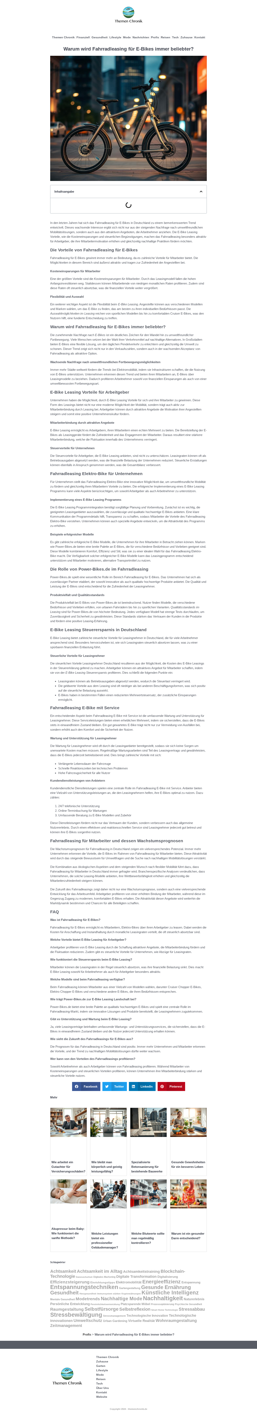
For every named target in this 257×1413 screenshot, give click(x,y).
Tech (175, 37)
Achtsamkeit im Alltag (99, 1271)
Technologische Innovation (147, 1315)
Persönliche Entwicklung (70, 1304)
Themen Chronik (63, 37)
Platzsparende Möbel (135, 1304)
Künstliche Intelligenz (170, 1293)
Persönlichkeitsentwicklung (105, 1304)
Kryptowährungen (131, 1293)
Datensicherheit (84, 1277)
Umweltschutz (87, 1320)
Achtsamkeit (63, 1271)
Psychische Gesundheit (188, 1304)
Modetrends (88, 1298)
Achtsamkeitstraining (141, 1272)
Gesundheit (100, 37)
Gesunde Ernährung (166, 1287)
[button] (201, 191)
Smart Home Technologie (164, 1310)
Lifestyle (115, 37)
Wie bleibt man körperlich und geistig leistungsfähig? (106, 1166)
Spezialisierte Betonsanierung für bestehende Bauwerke (146, 1166)
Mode (127, 37)
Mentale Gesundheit (62, 1299)
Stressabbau (192, 1309)
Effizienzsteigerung (70, 1282)
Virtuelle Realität (141, 1321)
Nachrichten (141, 37)
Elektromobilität (129, 1282)
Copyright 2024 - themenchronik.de (128, 1409)
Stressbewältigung (76, 1314)
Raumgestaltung (67, 1309)
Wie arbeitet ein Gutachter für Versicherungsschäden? (68, 1166)
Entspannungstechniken (84, 1287)
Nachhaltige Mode (121, 1298)
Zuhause (187, 37)
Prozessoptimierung (162, 1304)
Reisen (165, 37)
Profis (155, 37)
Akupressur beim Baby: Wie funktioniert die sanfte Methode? (68, 1233)
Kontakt (199, 37)
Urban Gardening (115, 1321)
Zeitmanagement (66, 1325)
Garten (100, 1365)
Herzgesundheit (88, 1293)
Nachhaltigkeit (163, 1298)
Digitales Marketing (104, 1277)
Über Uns (102, 1388)
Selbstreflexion (134, 1309)
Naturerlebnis (194, 1299)
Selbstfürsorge (101, 1309)
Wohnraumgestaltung (176, 1320)
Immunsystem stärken (109, 1293)
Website (101, 1396)
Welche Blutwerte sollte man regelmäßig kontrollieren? (147, 1238)
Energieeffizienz (161, 1281)
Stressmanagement (114, 1315)
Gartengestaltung (129, 1288)
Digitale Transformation (136, 1277)
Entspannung (191, 1282)
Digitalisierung (167, 1276)
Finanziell (83, 37)
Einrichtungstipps (102, 1282)
